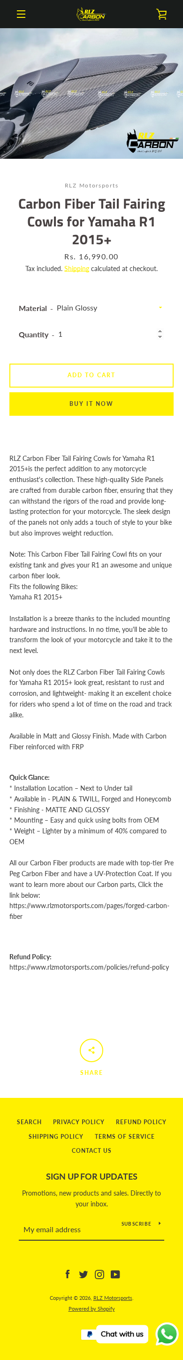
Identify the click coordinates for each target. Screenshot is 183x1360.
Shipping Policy (56, 1136)
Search (29, 1122)
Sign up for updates (91, 1176)
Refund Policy (141, 1122)
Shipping (76, 268)
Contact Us (92, 1150)
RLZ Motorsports (112, 1298)
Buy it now (91, 403)
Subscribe (137, 1224)
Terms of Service (125, 1136)
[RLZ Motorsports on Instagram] (99, 1274)
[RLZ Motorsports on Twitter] (83, 1274)
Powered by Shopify (92, 1309)
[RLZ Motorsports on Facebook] (67, 1274)
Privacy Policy (79, 1122)
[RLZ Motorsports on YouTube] (115, 1274)
